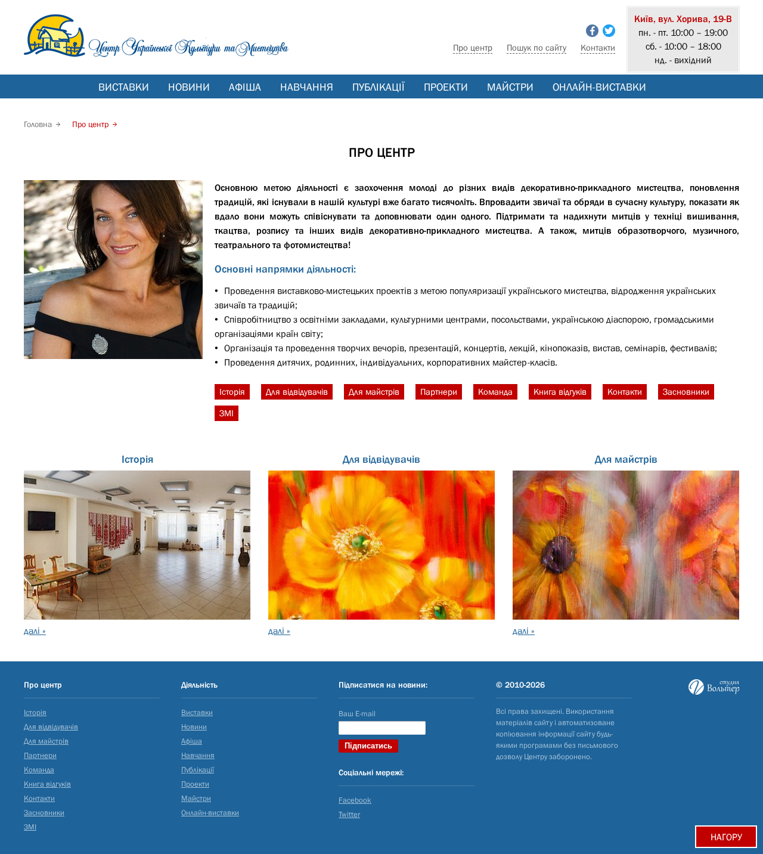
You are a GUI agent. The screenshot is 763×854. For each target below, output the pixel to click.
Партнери (438, 391)
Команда (495, 391)
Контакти (598, 47)
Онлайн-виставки (599, 87)
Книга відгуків (560, 391)
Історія (232, 391)
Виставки (123, 87)
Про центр (472, 47)
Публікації (378, 87)
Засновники (686, 391)
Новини (189, 87)
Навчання (306, 87)
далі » (35, 630)
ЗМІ (226, 413)
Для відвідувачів (297, 391)
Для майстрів (374, 391)
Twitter (349, 814)
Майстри (510, 87)
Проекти (446, 87)
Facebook (355, 800)
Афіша (245, 87)
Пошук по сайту (536, 47)
